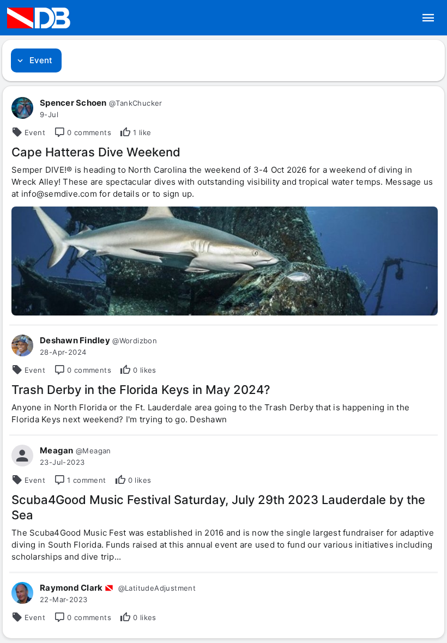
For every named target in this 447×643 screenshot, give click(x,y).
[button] (428, 18)
